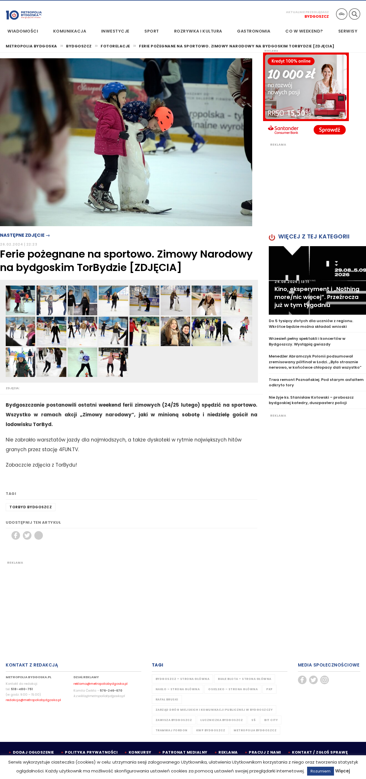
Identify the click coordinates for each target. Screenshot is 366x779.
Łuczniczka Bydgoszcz (221, 720)
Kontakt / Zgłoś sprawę (320, 752)
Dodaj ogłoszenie (33, 752)
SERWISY (348, 31)
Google (38, 535)
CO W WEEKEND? (304, 31)
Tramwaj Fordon (172, 730)
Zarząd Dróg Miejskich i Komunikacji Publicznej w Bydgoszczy (214, 710)
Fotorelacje (115, 46)
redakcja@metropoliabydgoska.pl (33, 700)
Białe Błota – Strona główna (244, 679)
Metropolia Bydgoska (24, 13)
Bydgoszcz (317, 16)
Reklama (228, 752)
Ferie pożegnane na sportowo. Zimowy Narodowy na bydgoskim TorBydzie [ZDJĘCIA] (237, 46)
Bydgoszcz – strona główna (183, 679)
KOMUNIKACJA (69, 31)
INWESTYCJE (115, 31)
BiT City (271, 720)
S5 (253, 720)
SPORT (151, 31)
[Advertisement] (131, 605)
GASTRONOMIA (253, 31)
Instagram (324, 680)
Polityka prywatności (91, 752)
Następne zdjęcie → (25, 235)
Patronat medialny (185, 752)
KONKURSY (140, 752)
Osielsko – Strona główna (233, 689)
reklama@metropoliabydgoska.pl (100, 683)
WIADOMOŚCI (22, 31)
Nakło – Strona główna (178, 689)
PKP (269, 689)
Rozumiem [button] (321, 771)
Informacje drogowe (341, 14)
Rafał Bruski (167, 699)
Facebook (15, 535)
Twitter (27, 535)
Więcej (342, 771)
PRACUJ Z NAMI (265, 752)
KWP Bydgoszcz (210, 730)
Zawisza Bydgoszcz (174, 720)
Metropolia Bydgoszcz (255, 730)
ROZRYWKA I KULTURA (198, 31)
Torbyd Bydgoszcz (30, 507)
